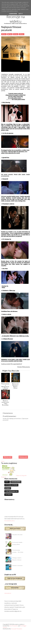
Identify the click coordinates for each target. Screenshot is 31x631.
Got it (21, 13)
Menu (2, 461)
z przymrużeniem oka (11, 491)
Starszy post (7, 457)
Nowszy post (23, 457)
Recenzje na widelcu (15, 19)
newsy (7, 481)
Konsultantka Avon (9, 520)
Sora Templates (13, 625)
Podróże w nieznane (17, 565)
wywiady (7, 488)
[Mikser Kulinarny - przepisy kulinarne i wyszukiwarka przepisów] (8, 475)
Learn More (13, 13)
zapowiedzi (8, 494)
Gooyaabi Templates (16, 628)
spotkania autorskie (11, 485)
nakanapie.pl (7, 593)
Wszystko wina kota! (17, 534)
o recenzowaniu (16, 481)
